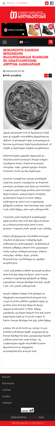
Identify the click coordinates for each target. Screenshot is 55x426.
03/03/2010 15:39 (14, 71)
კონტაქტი (7, 403)
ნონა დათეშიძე (13, 75)
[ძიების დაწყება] (50, 42)
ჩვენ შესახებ (8, 384)
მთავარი (6, 377)
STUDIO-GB (32, 418)
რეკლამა (6, 390)
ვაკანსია (6, 397)
